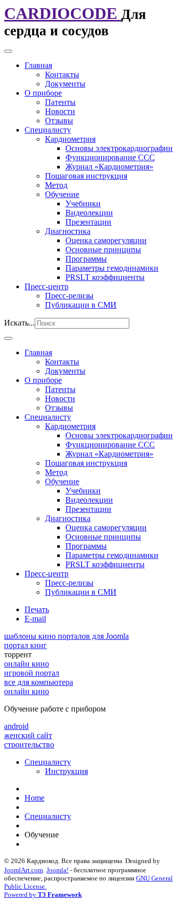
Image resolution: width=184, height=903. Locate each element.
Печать (37, 609)
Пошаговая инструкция (86, 175)
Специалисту (48, 129)
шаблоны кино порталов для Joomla (66, 636)
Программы (86, 258)
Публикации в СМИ (81, 304)
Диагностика (67, 231)
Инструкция (66, 771)
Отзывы (59, 120)
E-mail (35, 618)
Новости (60, 111)
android (16, 726)
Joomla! (57, 870)
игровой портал (31, 673)
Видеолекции (89, 212)
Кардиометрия (70, 139)
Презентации (88, 222)
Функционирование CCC (110, 157)
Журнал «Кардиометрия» (109, 166)
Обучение (62, 194)
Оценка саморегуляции (106, 240)
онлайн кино (26, 663)
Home (34, 797)
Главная (38, 65)
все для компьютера (38, 682)
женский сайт (28, 735)
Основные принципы (103, 249)
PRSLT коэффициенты (105, 277)
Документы (65, 83)
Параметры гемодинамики (111, 268)
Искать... (19, 322)
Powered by (43, 894)
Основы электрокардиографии (119, 148)
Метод (56, 185)
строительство (29, 744)
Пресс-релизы (69, 295)
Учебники (83, 203)
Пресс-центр (46, 286)
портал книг (25, 645)
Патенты (60, 102)
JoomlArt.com (23, 870)
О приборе (43, 93)
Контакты (62, 74)
